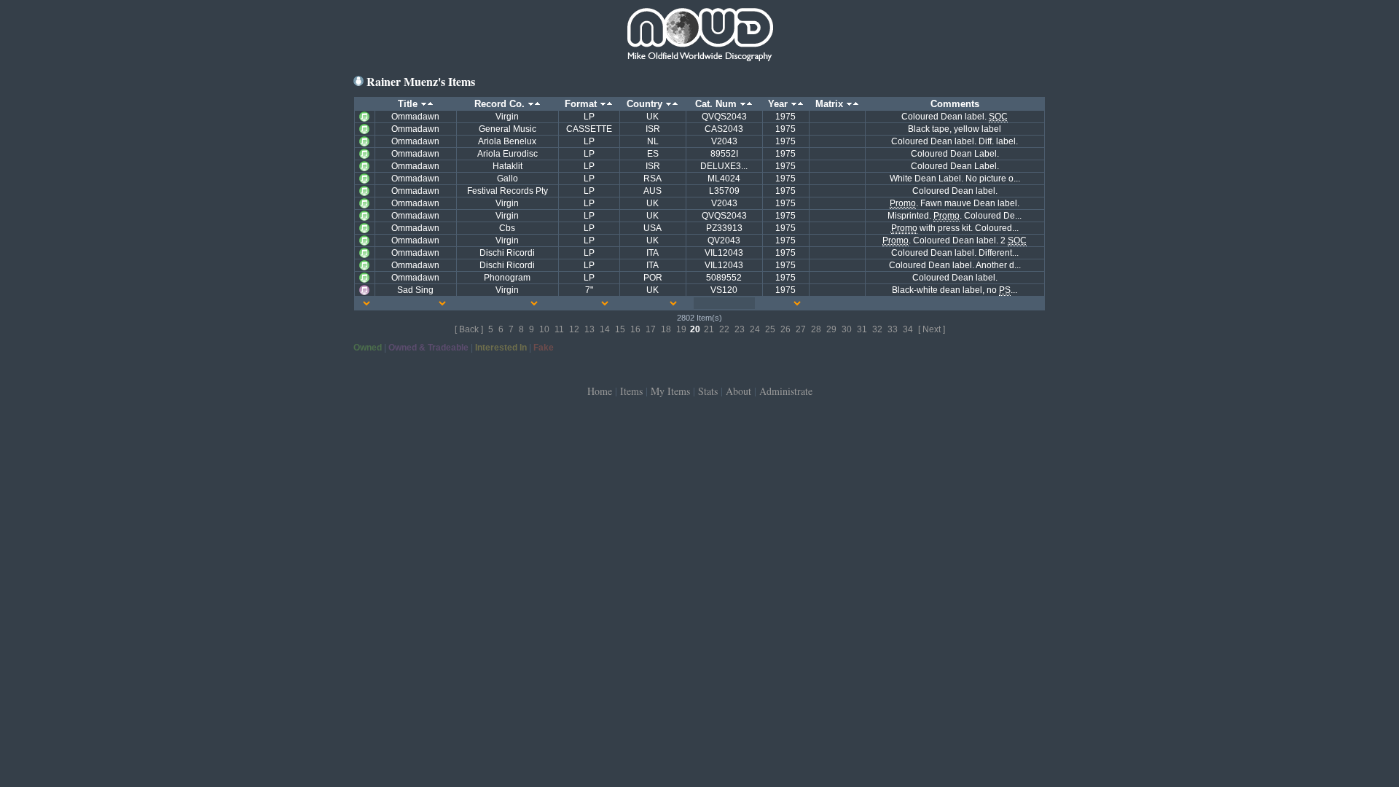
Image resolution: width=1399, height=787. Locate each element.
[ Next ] (931, 329)
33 (892, 329)
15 (620, 329)
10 (544, 329)
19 (681, 329)
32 (877, 329)
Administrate (785, 391)
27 (801, 329)
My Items (670, 391)
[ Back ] (469, 329)
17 (651, 329)
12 (574, 329)
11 (559, 329)
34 (908, 329)
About (738, 391)
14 (605, 329)
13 (589, 329)
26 (785, 329)
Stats (708, 391)
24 (755, 329)
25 (770, 329)
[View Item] (364, 116)
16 (635, 329)
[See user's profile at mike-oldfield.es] (358, 81)
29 (831, 329)
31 (862, 329)
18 (666, 329)
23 (739, 329)
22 (724, 329)
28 (816, 329)
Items (631, 391)
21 (709, 329)
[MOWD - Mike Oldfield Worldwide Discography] (699, 36)
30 (847, 329)
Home (599, 391)
